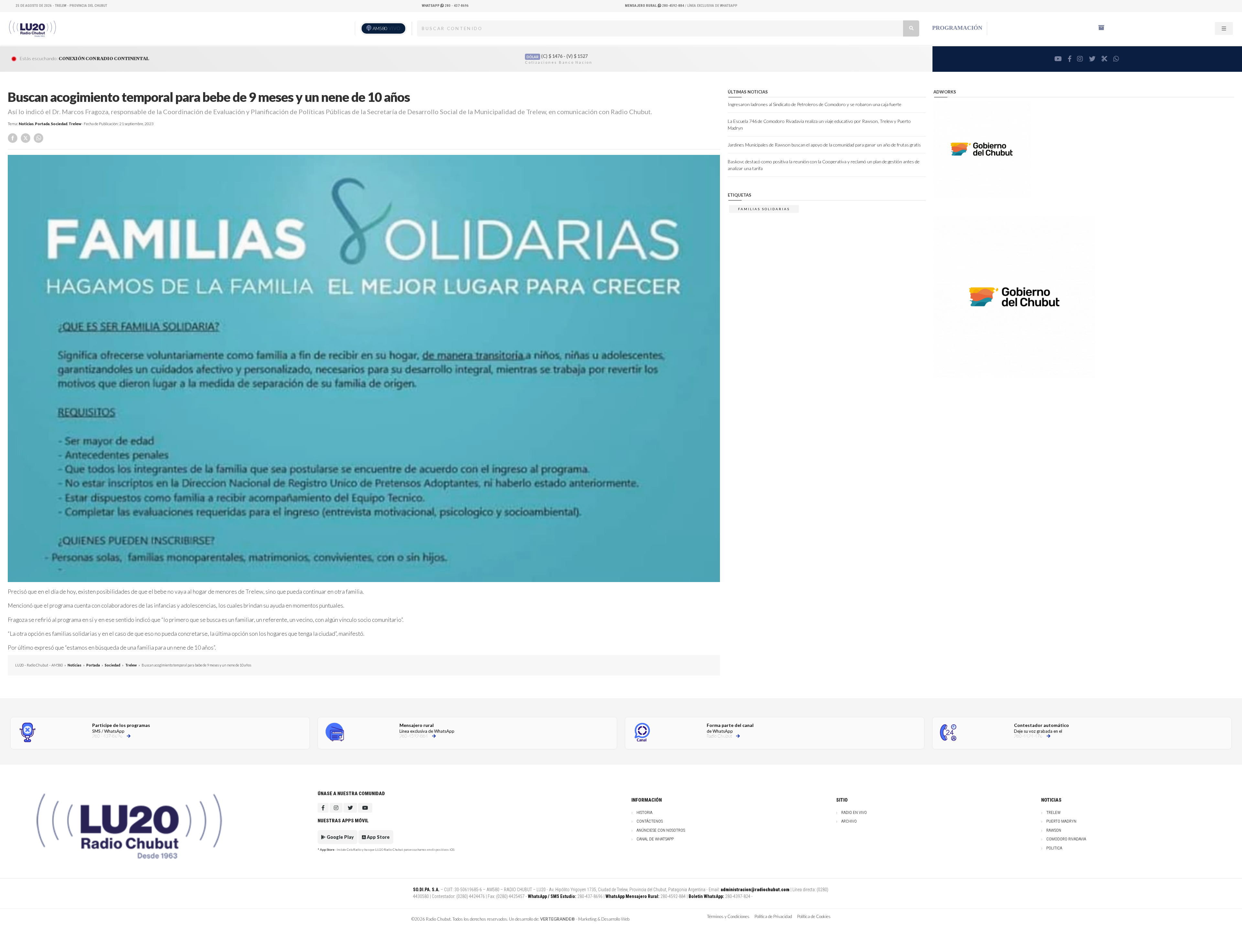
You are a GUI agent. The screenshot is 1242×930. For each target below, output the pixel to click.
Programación (957, 28)
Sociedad (59, 123)
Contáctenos (650, 821)
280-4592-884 (655, 6)
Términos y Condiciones (728, 916)
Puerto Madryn (1061, 821)
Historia (644, 812)
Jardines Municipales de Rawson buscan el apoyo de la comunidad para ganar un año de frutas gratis (824, 144)
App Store (378, 837)
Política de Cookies (814, 916)
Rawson (1053, 830)
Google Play (340, 837)
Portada (42, 123)
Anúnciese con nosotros (661, 830)
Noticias (26, 123)
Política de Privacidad (773, 916)
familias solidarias (764, 209)
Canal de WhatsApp (655, 839)
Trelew (75, 123)
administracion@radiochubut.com (755, 889)
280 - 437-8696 (445, 6)
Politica (1054, 848)
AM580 (386, 28)
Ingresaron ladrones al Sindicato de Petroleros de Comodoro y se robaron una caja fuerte (814, 104)
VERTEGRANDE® (557, 919)
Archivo (849, 821)
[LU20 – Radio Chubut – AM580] (33, 28)
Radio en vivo (854, 812)
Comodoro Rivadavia (1066, 839)
